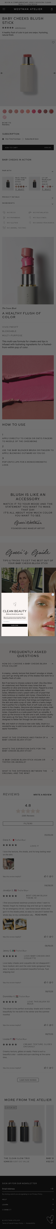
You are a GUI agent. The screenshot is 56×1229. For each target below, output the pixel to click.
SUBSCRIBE (14, 625)
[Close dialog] (53, 594)
